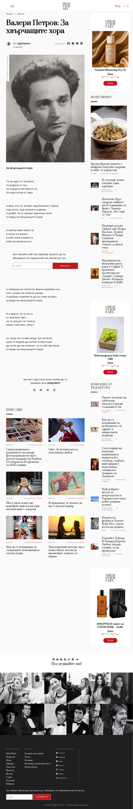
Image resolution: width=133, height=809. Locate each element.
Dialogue (10, 763)
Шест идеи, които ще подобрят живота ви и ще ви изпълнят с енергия (23, 506)
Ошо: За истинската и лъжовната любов (63, 451)
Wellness (106, 410)
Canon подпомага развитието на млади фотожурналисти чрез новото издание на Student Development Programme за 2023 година (24, 457)
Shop (118, 6)
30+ (103, 218)
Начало (9, 14)
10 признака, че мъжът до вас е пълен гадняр (65, 504)
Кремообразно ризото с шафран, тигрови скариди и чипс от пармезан (108, 167)
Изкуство (106, 190)
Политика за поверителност (38, 763)
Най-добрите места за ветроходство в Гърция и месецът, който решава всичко (114, 497)
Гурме (94, 173)
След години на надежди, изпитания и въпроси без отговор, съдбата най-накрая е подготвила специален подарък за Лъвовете (113, 462)
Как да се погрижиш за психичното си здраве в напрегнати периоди (112, 427)
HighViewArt (23, 43)
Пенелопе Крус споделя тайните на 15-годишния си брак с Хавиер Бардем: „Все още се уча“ (114, 207)
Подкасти (10, 757)
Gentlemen (107, 508)
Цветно (21, 14)
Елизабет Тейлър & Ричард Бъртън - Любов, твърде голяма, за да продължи (114, 544)
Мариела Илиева (34, 498)
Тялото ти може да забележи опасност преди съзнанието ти (114, 402)
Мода (104, 530)
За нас (27, 757)
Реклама (28, 760)
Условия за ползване (34, 753)
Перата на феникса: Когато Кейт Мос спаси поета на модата (113, 522)
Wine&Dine (11, 753)
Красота (105, 251)
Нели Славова (119, 530)
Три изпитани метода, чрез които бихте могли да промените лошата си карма (66, 551)
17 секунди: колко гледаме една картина (113, 183)
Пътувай (10, 780)
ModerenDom (31, 767)
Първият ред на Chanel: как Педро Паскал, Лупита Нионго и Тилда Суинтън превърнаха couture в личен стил (114, 236)
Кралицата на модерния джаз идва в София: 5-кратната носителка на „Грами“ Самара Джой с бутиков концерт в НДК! (112, 271)
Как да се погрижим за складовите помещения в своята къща (22, 550)
